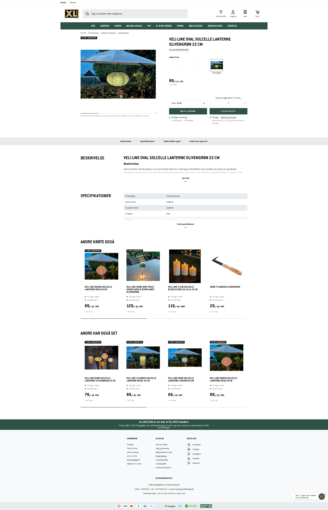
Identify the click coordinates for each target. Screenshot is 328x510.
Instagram (196, 454)
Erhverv (73, 2)
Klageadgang (161, 456)
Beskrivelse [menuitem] (126, 141)
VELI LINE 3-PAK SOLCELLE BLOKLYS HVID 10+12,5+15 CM (183, 288)
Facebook (196, 444)
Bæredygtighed (133, 460)
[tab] (93, 25)
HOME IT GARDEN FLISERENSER (225, 287)
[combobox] (188, 102)
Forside (83, 33)
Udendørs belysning (108, 33)
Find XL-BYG (132, 448)
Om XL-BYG (132, 456)
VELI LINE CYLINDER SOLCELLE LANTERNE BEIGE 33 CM (141, 379)
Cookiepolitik (161, 464)
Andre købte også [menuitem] (172, 141)
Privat (63, 2)
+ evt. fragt (88, 312)
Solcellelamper (123, 33)
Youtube (195, 449)
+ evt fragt (172, 84)
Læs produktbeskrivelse (179, 49)
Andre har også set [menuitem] (198, 141)
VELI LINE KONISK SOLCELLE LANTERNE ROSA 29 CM (98, 288)
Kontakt (130, 444)
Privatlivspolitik (162, 460)
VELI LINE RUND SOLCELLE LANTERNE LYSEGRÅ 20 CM (181, 379)
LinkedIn (195, 458)
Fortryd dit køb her (163, 468)
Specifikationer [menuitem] (147, 141)
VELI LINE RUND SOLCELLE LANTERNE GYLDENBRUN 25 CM (100, 379)
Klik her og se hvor (228, 117)
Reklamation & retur (164, 452)
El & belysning (94, 33)
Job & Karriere (133, 452)
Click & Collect (161, 444)
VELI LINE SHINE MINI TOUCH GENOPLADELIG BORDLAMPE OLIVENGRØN (140, 289)
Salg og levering (162, 448)
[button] (155, 74)
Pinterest (196, 463)
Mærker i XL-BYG (134, 464)
